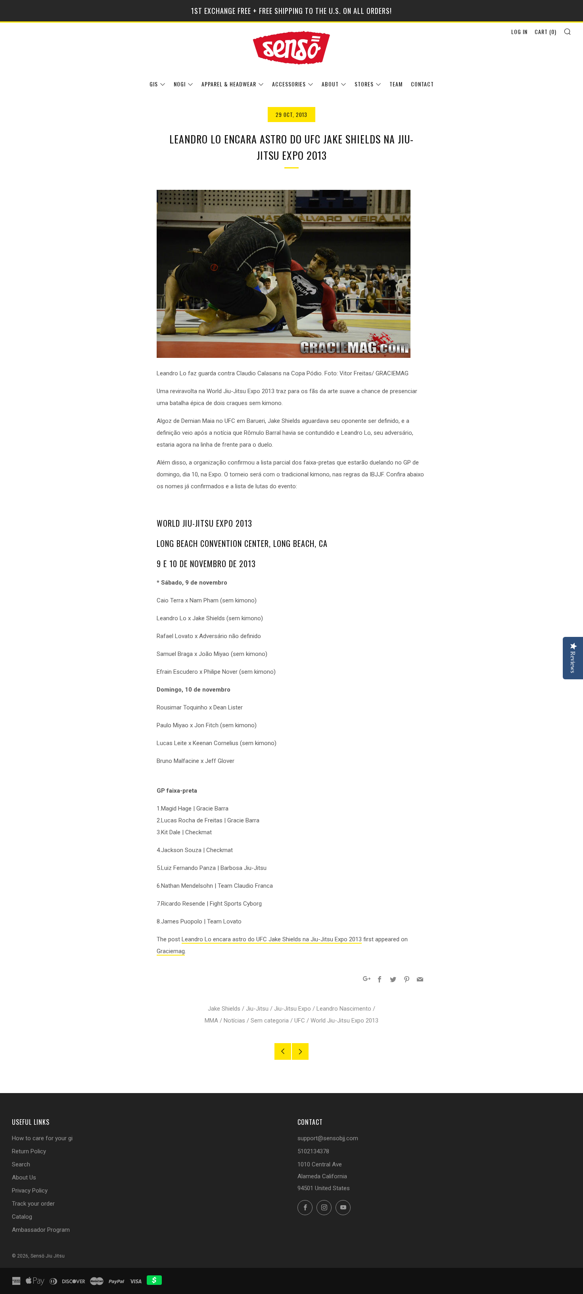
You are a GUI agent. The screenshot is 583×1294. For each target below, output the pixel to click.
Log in (519, 31)
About (330, 84)
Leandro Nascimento (343, 1008)
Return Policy (29, 1151)
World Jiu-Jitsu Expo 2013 (344, 1020)
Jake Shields (224, 1008)
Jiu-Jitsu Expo (292, 1008)
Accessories (289, 84)
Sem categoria (270, 1020)
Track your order (33, 1203)
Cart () (545, 31)
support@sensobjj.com (327, 1138)
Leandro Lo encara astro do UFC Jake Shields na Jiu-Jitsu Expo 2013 (272, 939)
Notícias (234, 1020)
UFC (299, 1020)
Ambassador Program (41, 1229)
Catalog (22, 1216)
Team (396, 84)
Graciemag (171, 951)
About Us (24, 1177)
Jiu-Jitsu (257, 1008)
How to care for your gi (42, 1138)
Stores (364, 84)
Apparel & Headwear (228, 84)
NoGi (180, 84)
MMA (211, 1020)
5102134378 (313, 1151)
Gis (154, 84)
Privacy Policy (30, 1190)
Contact (422, 84)
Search (21, 1164)
